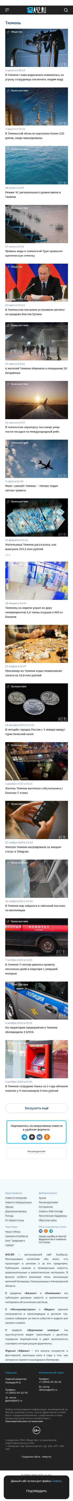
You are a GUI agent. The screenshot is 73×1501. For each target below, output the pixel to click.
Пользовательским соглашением (24, 1421)
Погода (9, 1215)
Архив (42, 1197)
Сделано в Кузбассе (16, 1236)
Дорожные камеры (16, 1211)
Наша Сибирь (13, 1231)
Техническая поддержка (53, 1215)
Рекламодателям (36, 1151)
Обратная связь (48, 1220)
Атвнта (46, 1456)
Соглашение (46, 1206)
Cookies (56, 1481)
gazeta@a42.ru (13, 1400)
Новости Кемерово (16, 1197)
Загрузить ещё (36, 1108)
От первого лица (14, 1220)
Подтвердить (36, 1491)
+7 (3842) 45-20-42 (50, 1382)
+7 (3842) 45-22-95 (16, 1393)
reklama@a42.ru (48, 1390)
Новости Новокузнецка (18, 1202)
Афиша (9, 1206)
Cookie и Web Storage (51, 1211)
